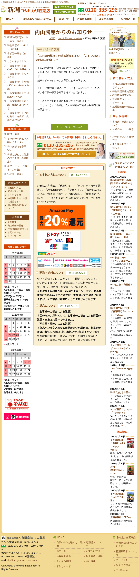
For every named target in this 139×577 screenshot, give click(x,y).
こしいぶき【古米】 (18, 61)
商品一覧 (64, 19)
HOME (9, 19)
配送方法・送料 (15, 191)
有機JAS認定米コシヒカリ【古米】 (17, 39)
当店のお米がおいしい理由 (37, 19)
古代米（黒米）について (123, 123)
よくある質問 (106, 19)
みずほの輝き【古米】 (16, 55)
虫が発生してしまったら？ (123, 146)
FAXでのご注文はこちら (125, 14)
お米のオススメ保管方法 (123, 138)
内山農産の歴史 (15, 225)
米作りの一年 (128, 19)
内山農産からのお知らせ (70, 38)
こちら (122, 426)
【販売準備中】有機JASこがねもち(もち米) (18, 85)
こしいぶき (122, 560)
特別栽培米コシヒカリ (126, 553)
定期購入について (94, 544)
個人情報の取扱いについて (17, 207)
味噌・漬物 (13, 134)
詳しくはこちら (78, 175)
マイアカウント (65, 6)
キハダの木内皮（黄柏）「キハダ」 (18, 140)
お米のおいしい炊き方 (123, 131)
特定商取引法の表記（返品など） (17, 200)
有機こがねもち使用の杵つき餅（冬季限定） (18, 158)
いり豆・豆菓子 (15, 174)
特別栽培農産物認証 (123, 91)
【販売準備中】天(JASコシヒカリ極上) (18, 67)
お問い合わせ (14, 232)
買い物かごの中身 (66, 11)
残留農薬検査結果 (121, 95)
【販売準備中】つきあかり (18, 75)
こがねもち (122, 570)
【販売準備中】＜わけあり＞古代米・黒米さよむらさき (18, 116)
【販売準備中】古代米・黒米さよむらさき (18, 105)
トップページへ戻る (71, 127)
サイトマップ (14, 236)
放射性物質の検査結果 (123, 108)
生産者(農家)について (18, 229)
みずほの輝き (123, 565)
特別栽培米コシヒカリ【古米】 (18, 47)
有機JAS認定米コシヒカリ (126, 544)
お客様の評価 (84, 19)
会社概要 (12, 222)
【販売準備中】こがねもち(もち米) (18, 95)
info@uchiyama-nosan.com (21, 560)
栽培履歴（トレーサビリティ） (123, 101)
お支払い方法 (14, 188)
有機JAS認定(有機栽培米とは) (123, 86)
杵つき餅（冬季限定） (16, 148)
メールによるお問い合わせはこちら (66, 153)
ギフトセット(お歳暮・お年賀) (17, 168)
